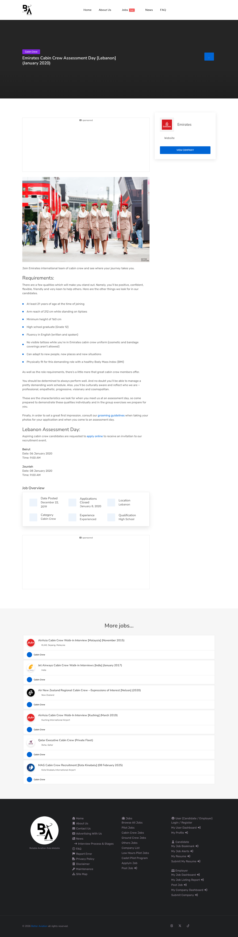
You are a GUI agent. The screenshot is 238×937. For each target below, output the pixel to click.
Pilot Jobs (128, 827)
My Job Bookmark (183, 846)
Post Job (128, 868)
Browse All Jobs (132, 822)
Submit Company (183, 895)
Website (169, 138)
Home (79, 818)
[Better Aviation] (27, 9)
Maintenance (84, 869)
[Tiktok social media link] (188, 926)
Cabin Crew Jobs (133, 832)
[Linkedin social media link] (196, 926)
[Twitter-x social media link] (180, 926)
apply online (95, 436)
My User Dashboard (184, 827)
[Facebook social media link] (155, 926)
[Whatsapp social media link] (204, 926)
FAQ (78, 848)
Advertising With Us (88, 833)
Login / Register (181, 822)
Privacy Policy (84, 859)
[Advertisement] (85, 146)
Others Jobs (129, 842)
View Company (185, 150)
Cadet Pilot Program (135, 858)
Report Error (83, 853)
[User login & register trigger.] (214, 10)
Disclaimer (82, 864)
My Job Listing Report (186, 879)
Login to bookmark (209, 57)
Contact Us (83, 828)
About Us (81, 823)
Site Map (81, 874)
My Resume (179, 856)
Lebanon (124, 504)
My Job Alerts (180, 851)
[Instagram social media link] (163, 926)
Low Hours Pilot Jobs (135, 853)
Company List (131, 848)
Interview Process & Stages (95, 843)
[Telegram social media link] (213, 926)
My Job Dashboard (184, 874)
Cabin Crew (48, 518)
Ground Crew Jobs (134, 837)
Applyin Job (129, 863)
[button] (104, 10)
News (79, 838)
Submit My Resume (184, 861)
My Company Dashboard (187, 890)
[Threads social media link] (172, 926)
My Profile (178, 832)
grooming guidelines (111, 415)
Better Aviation (39, 926)
